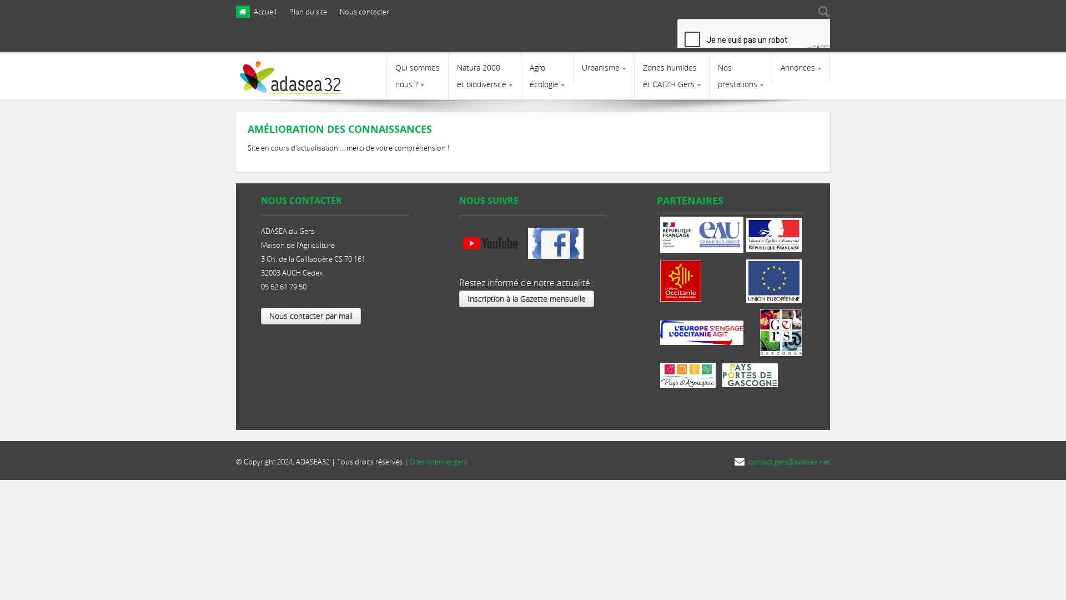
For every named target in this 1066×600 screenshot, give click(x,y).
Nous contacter (364, 12)
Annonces (798, 67)
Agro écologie (544, 75)
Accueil (265, 12)
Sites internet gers (438, 462)
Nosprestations (737, 75)
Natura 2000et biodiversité (481, 75)
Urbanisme (601, 67)
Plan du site (308, 12)
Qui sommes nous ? (417, 75)
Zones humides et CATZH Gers (670, 75)
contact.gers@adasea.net (789, 462)
